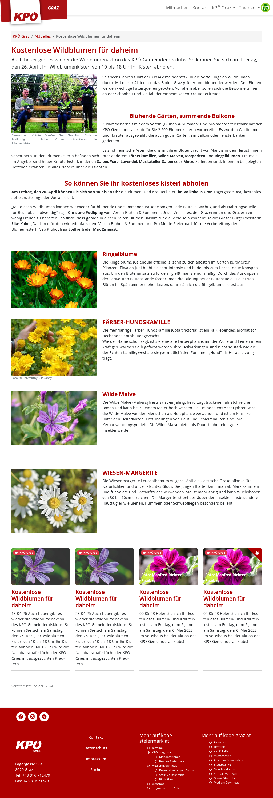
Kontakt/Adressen (226, 774)
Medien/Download (165, 766)
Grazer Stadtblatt (225, 778)
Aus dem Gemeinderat (229, 760)
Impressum (96, 758)
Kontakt (200, 8)
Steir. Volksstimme (171, 775)
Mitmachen (177, 8)
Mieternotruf (222, 756)
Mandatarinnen (169, 757)
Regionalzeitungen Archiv (176, 770)
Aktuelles (220, 742)
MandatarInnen (224, 769)
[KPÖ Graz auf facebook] (21, 716)
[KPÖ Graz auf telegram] (44, 716)
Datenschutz (96, 747)
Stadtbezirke (222, 764)
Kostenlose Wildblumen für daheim (32, 598)
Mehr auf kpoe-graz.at (226, 735)
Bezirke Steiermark (171, 761)
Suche (95, 769)
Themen (247, 8)
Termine (157, 748)
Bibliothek (166, 779)
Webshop (158, 784)
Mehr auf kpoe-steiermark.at (156, 738)
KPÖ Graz (222, 8)
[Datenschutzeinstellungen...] (265, 7)
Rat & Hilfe (221, 751)
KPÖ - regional (162, 752)
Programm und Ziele (166, 788)
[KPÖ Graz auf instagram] (32, 716)
